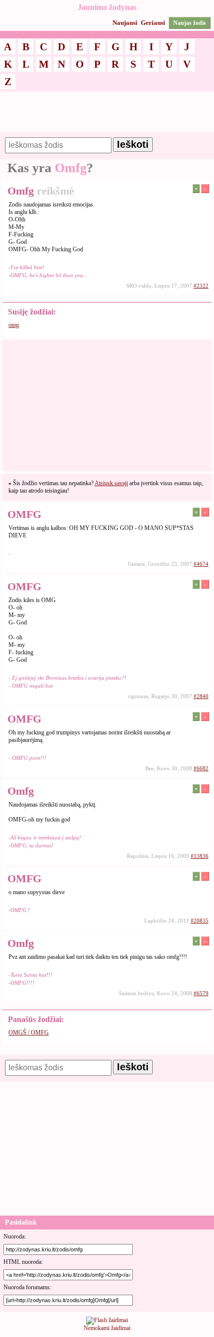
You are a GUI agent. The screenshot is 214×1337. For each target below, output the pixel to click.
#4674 (201, 564)
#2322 (201, 286)
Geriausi (153, 22)
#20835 (200, 921)
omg (13, 324)
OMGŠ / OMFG (28, 1032)
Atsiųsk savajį (111, 483)
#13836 (200, 856)
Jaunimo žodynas (107, 7)
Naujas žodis (189, 22)
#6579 (201, 993)
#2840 (201, 696)
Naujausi (124, 22)
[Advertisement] (107, 116)
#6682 (201, 768)
